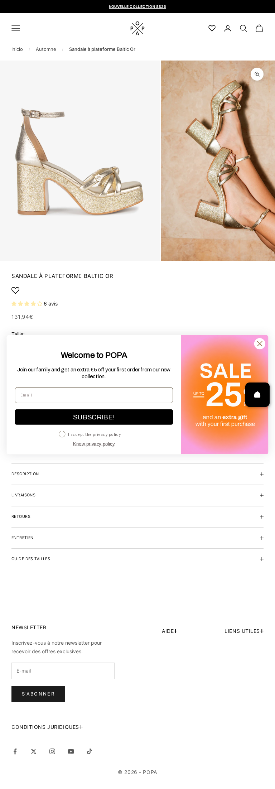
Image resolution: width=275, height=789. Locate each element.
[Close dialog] (260, 344)
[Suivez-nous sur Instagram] (52, 751)
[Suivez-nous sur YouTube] (70, 751)
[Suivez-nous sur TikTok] (89, 751)
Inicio (17, 49)
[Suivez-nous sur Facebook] (15, 751)
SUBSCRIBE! (94, 416)
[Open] (257, 395)
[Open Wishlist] (137, 290)
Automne (46, 49)
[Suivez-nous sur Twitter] (33, 751)
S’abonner (38, 694)
